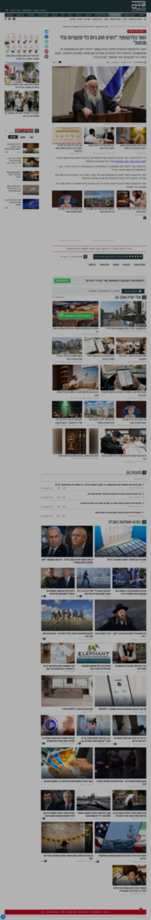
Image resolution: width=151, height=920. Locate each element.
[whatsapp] (46, 102)
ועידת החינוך (104, 324)
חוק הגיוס (126, 324)
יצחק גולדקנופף (139, 324)
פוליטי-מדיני (115, 15)
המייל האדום (15, 10)
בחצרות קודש (129, 15)
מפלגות (73, 19)
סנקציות (116, 324)
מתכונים (31, 15)
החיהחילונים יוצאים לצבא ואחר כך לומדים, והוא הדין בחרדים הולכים (111, 570)
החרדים (87, 19)
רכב (62, 15)
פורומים (10, 15)
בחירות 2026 (115, 19)
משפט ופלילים (100, 15)
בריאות (79, 15)
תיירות (54, 15)
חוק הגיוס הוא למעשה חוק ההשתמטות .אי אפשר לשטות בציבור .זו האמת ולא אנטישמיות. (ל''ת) (98, 551)
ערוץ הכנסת (97, 19)
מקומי (106, 19)
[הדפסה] (46, 106)
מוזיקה (88, 15)
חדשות (141, 15)
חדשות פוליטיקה (135, 19)
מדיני (125, 19)
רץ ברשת (20, 15)
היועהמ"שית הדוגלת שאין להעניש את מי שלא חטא (118, 579)
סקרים (80, 19)
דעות (70, 15)
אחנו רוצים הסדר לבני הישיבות (130, 221)
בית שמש (92, 324)
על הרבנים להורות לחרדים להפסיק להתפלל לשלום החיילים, (114, 561)
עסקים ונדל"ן (43, 15)
